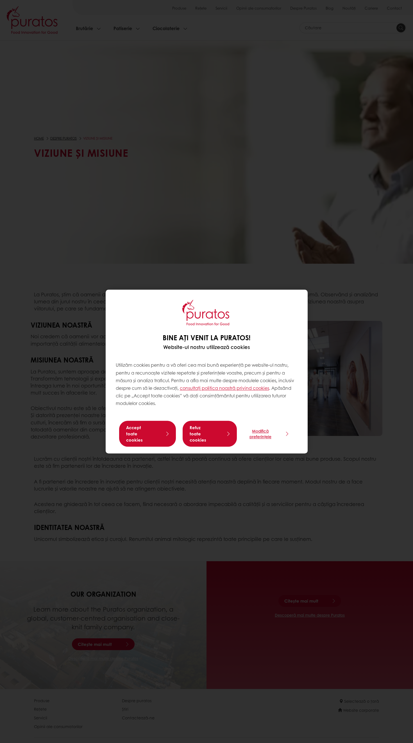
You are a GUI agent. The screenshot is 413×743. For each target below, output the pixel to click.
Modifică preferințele (260, 433)
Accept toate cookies (134, 433)
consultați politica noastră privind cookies (224, 388)
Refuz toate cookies (198, 433)
